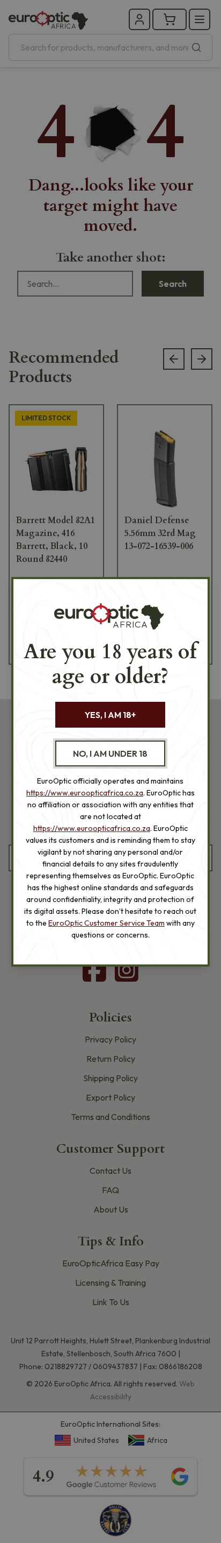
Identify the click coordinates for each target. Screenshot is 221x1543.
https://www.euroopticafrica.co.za (84, 793)
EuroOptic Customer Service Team (106, 923)
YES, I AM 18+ (110, 714)
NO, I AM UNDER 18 (110, 753)
